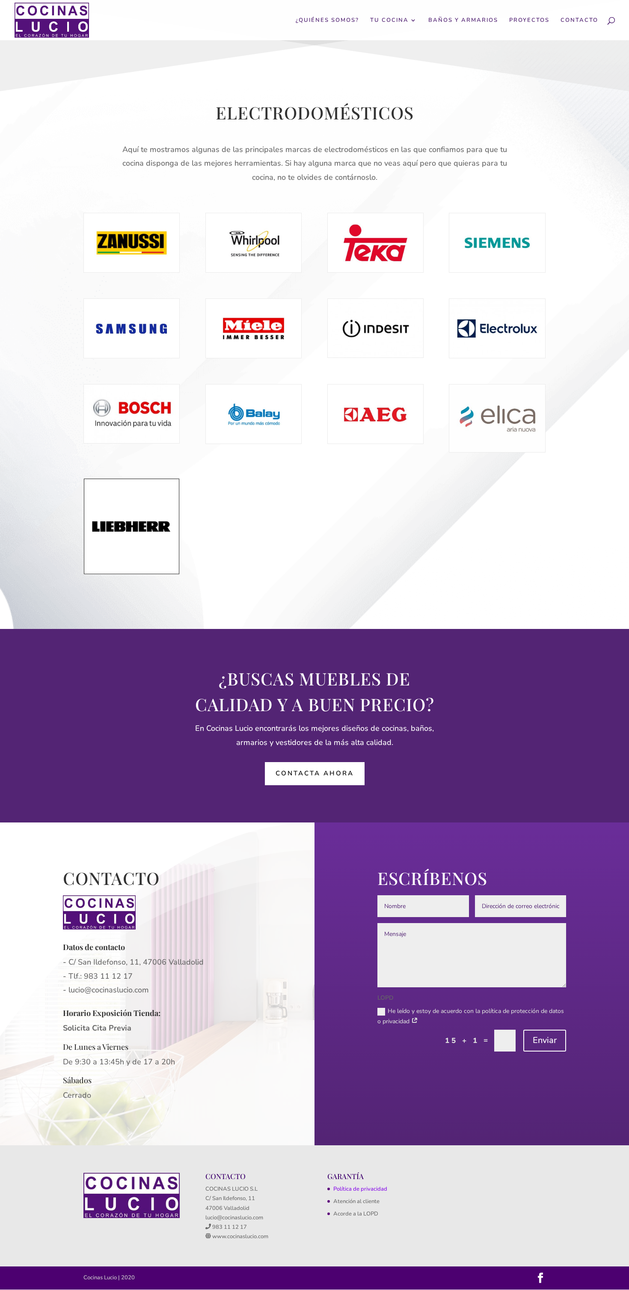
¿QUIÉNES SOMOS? (327, 20)
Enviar (545, 1040)
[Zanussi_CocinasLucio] (131, 270)
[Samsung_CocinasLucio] (131, 356)
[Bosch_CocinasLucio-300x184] (131, 441)
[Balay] (253, 442)
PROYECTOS (529, 20)
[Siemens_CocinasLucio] (497, 270)
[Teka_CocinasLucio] (375, 270)
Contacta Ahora (315, 773)
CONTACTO (579, 20)
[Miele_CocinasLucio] (253, 356)
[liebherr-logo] (131, 572)
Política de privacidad (360, 1189)
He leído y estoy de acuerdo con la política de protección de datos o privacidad (470, 1016)
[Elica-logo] (497, 450)
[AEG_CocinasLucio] (375, 442)
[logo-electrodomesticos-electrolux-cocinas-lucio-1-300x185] (497, 356)
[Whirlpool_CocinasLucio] (253, 270)
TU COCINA (389, 20)
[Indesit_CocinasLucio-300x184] (375, 356)
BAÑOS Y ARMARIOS (463, 20)
